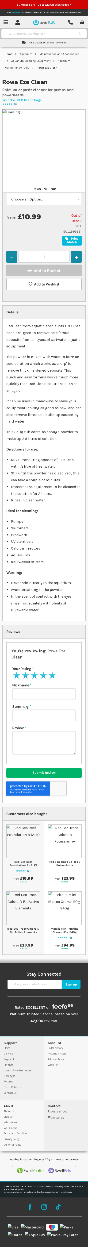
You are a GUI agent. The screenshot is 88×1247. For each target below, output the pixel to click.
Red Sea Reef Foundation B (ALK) (23, 863)
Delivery (8, 1053)
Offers (7, 1048)
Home (9, 54)
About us (9, 1111)
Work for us (10, 1128)
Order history (55, 1048)
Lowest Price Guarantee (17, 1070)
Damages (9, 1076)
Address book (56, 1059)
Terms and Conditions (17, 1133)
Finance (8, 1064)
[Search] (80, 33)
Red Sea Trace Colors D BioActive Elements (23, 930)
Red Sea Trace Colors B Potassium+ (65, 863)
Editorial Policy (12, 1144)
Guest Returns (12, 1087)
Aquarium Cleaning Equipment (31, 60)
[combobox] (40, 33)
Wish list (53, 1064)
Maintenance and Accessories (59, 54)
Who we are (10, 1122)
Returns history (57, 1053)
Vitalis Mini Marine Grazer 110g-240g (64, 930)
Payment (9, 1059)
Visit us (8, 1116)
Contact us (10, 1092)
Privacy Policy (11, 1139)
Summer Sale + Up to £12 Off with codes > (44, 4)
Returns (8, 1081)
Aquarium (26, 54)
